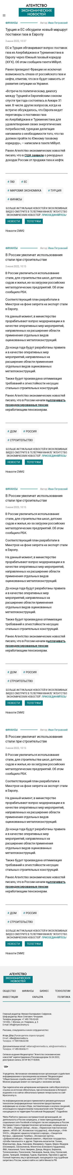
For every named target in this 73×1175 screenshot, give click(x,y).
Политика (64, 997)
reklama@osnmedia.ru (37, 1046)
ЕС (25, 181)
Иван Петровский (58, 22)
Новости (13, 221)
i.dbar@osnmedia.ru (18, 1038)
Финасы (15, 199)
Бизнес (44, 991)
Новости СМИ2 (14, 230)
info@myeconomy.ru (19, 1025)
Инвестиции (10, 997)
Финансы (11, 22)
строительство (21, 440)
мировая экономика (25, 190)
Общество (9, 991)
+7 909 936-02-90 (20, 1041)
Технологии (62, 991)
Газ (11, 181)
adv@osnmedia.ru (57, 1046)
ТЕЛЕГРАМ (34, 221)
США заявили (34, 155)
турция (55, 190)
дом (12, 431)
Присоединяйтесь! (54, 215)
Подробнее (62, 1111)
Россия (31, 431)
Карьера (37, 997)
